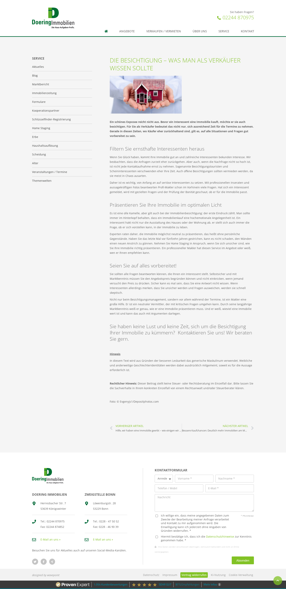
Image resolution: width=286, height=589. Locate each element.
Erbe (35, 137)
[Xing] (52, 562)
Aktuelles (38, 67)
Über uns (200, 31)
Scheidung (39, 154)
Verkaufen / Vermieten (163, 31)
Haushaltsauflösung (45, 145)
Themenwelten (42, 181)
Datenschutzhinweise (220, 536)
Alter (35, 163)
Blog (35, 75)
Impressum (169, 575)
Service (223, 31)
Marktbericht (40, 84)
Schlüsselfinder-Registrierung (51, 119)
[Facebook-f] (44, 562)
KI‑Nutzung (218, 575)
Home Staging (41, 128)
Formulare (39, 102)
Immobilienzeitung (44, 93)
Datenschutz (151, 575)
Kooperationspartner (45, 110)
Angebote (127, 31)
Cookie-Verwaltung (241, 575)
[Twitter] (35, 562)
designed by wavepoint (46, 575)
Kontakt (247, 31)
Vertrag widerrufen (194, 575)
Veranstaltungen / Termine (49, 172)
